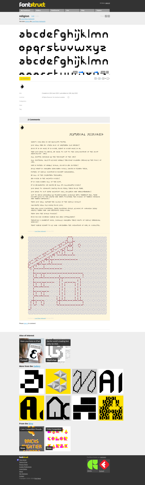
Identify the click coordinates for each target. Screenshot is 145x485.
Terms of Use (23, 462)
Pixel (75, 72)
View (103, 72)
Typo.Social (22, 460)
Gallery (38, 10)
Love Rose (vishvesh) (27, 19)
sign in (26, 323)
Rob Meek (37, 478)
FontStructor (55, 10)
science (27, 21)
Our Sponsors (23, 474)
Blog (82, 10)
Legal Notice (23, 469)
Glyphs (89, 471)
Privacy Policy (23, 464)
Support (99, 10)
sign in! (107, 3)
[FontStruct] (34, 6)
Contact (21, 476)
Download (26, 78)
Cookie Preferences (25, 467)
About (21, 471)
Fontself (101, 471)
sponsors (103, 457)
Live (67, 10)
